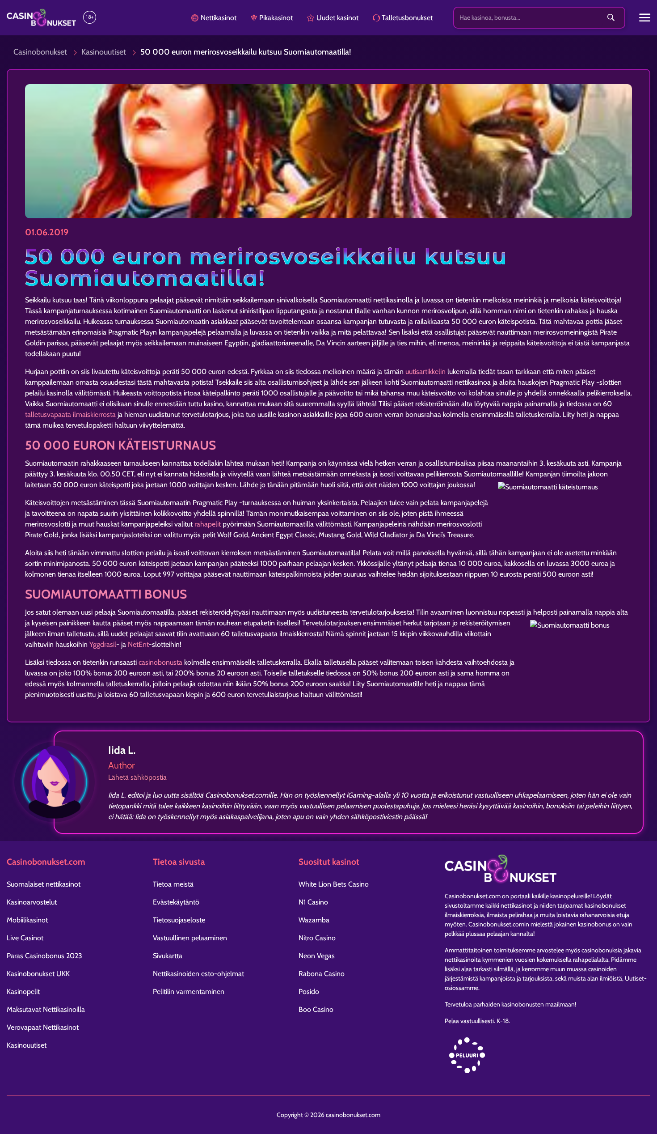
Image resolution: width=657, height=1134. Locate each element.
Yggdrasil (102, 644)
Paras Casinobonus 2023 (44, 955)
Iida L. (121, 749)
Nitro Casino (317, 938)
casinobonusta (160, 662)
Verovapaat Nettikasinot (43, 1027)
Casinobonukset (40, 52)
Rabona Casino (322, 973)
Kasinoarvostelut (32, 902)
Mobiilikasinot (27, 920)
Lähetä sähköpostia (137, 777)
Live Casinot (25, 938)
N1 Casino (313, 902)
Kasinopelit (23, 991)
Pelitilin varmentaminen (188, 991)
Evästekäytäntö (176, 902)
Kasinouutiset (103, 52)
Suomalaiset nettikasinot (43, 884)
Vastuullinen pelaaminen (190, 938)
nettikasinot (516, 905)
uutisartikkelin (425, 371)
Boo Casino (316, 1009)
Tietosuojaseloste (179, 920)
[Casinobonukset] (41, 17)
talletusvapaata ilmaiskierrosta (70, 414)
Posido (309, 991)
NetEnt (138, 644)
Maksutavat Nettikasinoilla (46, 1009)
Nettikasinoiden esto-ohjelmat (198, 973)
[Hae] (611, 17)
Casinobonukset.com (473, 896)
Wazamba (314, 920)
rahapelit (207, 524)
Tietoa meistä (173, 884)
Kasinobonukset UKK (38, 973)
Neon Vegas (317, 955)
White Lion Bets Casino (334, 884)
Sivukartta (167, 955)
